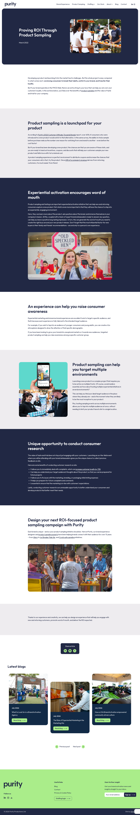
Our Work (100, 4)
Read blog (17, 720)
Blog (116, 4)
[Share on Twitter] (74, 650)
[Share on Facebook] (70, 650)
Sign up (128, 795)
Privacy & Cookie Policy (62, 793)
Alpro (35, 537)
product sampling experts (48, 534)
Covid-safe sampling (67, 537)
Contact (124, 4)
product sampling (87, 91)
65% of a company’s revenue (76, 160)
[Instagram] (8, 797)
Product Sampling (78, 4)
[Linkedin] (4, 797)
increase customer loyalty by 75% (88, 469)
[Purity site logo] (10, 4)
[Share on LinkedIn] (65, 650)
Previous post (64, 746)
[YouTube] (11, 797)
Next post (77, 746)
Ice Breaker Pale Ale (47, 537)
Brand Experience (63, 4)
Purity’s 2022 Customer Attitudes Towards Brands (57, 135)
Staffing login (61, 798)
